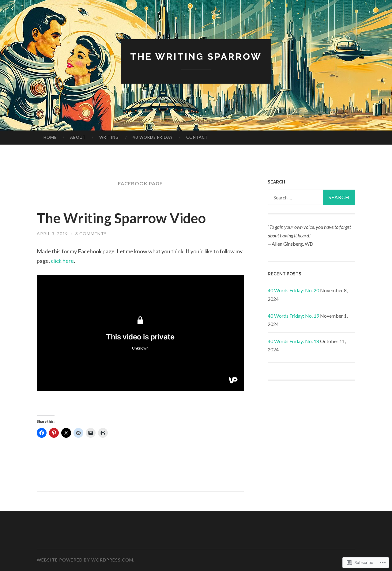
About (78, 137)
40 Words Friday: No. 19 (293, 316)
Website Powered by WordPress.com (85, 559)
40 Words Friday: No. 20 (293, 290)
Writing (109, 137)
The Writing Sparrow (196, 56)
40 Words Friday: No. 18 (293, 341)
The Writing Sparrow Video (121, 218)
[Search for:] (311, 197)
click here (62, 260)
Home (50, 137)
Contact (197, 137)
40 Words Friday (153, 137)
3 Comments (91, 233)
